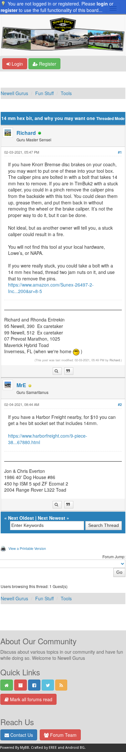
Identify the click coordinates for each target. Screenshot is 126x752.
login (102, 3)
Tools (66, 93)
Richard (26, 132)
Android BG (75, 748)
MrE (21, 385)
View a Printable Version (27, 548)
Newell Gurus (14, 93)
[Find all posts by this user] (57, 371)
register (9, 10)
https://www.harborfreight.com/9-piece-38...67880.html (47, 438)
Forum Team (63, 735)
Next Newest (51, 518)
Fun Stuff (44, 93)
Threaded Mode (110, 118)
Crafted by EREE (44, 748)
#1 (120, 152)
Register (47, 63)
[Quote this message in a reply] (68, 371)
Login (16, 63)
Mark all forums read (30, 699)
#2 (120, 404)
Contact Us (21, 735)
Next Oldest (21, 518)
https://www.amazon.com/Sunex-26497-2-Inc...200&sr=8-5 (51, 287)
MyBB (24, 748)
